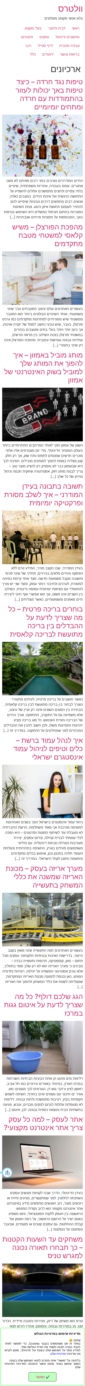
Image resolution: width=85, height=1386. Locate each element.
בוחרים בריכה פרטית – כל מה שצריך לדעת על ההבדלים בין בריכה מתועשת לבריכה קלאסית (45, 621)
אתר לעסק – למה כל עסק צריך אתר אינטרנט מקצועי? (43, 1123)
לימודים (47, 54)
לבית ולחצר (56, 28)
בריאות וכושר (70, 54)
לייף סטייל (45, 45)
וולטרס (70, 8)
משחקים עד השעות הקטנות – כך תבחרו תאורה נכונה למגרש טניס (42, 1247)
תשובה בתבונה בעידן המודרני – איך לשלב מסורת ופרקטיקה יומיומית (43, 494)
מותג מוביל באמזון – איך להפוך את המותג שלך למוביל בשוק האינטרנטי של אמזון (43, 367)
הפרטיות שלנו (58, 1353)
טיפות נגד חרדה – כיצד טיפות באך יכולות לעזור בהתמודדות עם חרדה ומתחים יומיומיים (49, 94)
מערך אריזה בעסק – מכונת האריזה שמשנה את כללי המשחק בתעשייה (44, 876)
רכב (28, 45)
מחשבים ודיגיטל (68, 37)
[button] (6, 1172)
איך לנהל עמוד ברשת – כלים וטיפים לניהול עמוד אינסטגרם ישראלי (48, 748)
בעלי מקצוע (33, 28)
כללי (33, 54)
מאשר (43, 1377)
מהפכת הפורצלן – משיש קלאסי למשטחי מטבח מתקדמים (47, 235)
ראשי (76, 28)
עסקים (44, 37)
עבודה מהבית (69, 45)
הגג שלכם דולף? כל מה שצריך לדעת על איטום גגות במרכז (43, 1004)
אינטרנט (27, 37)
